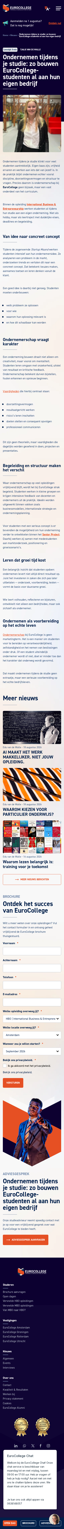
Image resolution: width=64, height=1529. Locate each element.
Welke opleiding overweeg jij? (22, 1011)
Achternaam (12, 960)
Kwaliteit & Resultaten (15, 1390)
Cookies (7, 1403)
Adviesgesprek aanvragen (28, 1239)
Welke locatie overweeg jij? (21, 1027)
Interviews (9, 1367)
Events (6, 1363)
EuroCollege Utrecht (14, 1341)
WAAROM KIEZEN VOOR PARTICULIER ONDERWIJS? (28, 812)
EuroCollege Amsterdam (16, 1327)
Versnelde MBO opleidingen (18, 1305)
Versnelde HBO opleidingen (18, 1301)
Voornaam (10, 943)
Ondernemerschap (13, 635)
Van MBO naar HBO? (14, 1310)
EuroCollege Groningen (15, 1332)
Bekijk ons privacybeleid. (19, 1060)
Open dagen (9, 1296)
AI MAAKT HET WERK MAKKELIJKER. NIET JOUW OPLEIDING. (28, 757)
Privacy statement (13, 1398)
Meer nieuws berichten (34, 879)
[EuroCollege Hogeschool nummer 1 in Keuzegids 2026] (32, 1427)
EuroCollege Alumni (14, 1408)
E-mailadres (11, 994)
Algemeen (8, 1358)
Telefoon (9, 977)
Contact (7, 1385)
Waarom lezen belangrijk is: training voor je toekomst (28, 864)
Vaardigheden (11, 391)
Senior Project (50, 534)
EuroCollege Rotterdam (16, 1336)
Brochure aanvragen (14, 1292)
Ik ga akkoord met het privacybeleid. (29, 1066)
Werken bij (9, 1394)
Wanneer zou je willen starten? (23, 1043)
